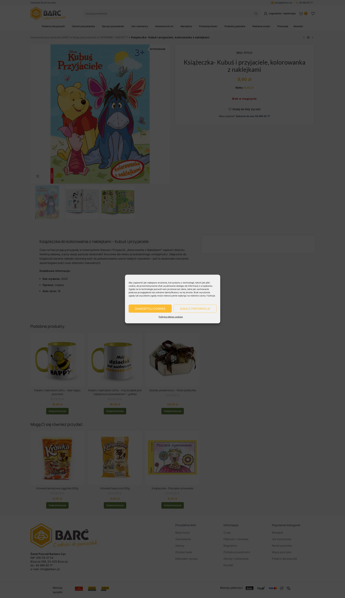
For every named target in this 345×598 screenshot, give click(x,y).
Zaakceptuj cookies (150, 308)
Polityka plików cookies (171, 316)
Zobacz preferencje (195, 308)
